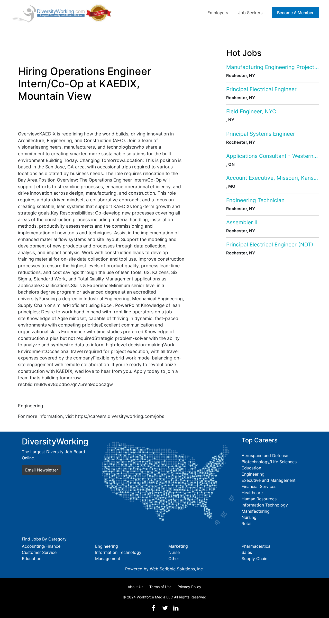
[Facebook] (153, 608)
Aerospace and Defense (265, 455)
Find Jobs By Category (44, 539)
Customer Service (39, 552)
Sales (247, 552)
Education (251, 467)
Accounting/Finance (41, 546)
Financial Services (259, 486)
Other (173, 558)
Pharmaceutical (256, 546)
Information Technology (265, 505)
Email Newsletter (41, 470)
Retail (247, 523)
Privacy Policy (189, 587)
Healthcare (252, 492)
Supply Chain (254, 558)
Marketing (178, 546)
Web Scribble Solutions (172, 568)
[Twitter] (165, 608)
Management (107, 558)
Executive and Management (269, 480)
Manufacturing (256, 511)
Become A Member (295, 12)
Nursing (249, 517)
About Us (135, 587)
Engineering (253, 474)
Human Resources (259, 498)
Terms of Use (160, 587)
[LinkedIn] (175, 608)
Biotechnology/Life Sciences (269, 461)
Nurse (174, 552)
